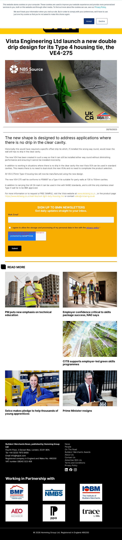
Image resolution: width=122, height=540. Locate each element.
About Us (69, 455)
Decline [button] (102, 21)
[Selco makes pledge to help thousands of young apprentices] (32, 388)
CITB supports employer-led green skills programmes (89, 363)
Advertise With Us (73, 460)
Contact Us (70, 457)
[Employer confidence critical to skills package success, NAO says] (90, 290)
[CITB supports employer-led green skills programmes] (90, 339)
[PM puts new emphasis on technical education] (32, 290)
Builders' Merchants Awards (77, 452)
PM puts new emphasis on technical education (28, 313)
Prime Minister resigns (77, 410)
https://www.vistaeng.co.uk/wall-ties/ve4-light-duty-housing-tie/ (34, 196)
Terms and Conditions (75, 463)
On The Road (71, 449)
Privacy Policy (100, 7)
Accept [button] (89, 21)
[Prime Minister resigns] (90, 388)
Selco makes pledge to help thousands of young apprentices (31, 412)
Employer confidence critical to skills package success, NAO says (87, 313)
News (67, 444)
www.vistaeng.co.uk (86, 193)
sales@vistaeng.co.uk (85, 196)
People (68, 447)
